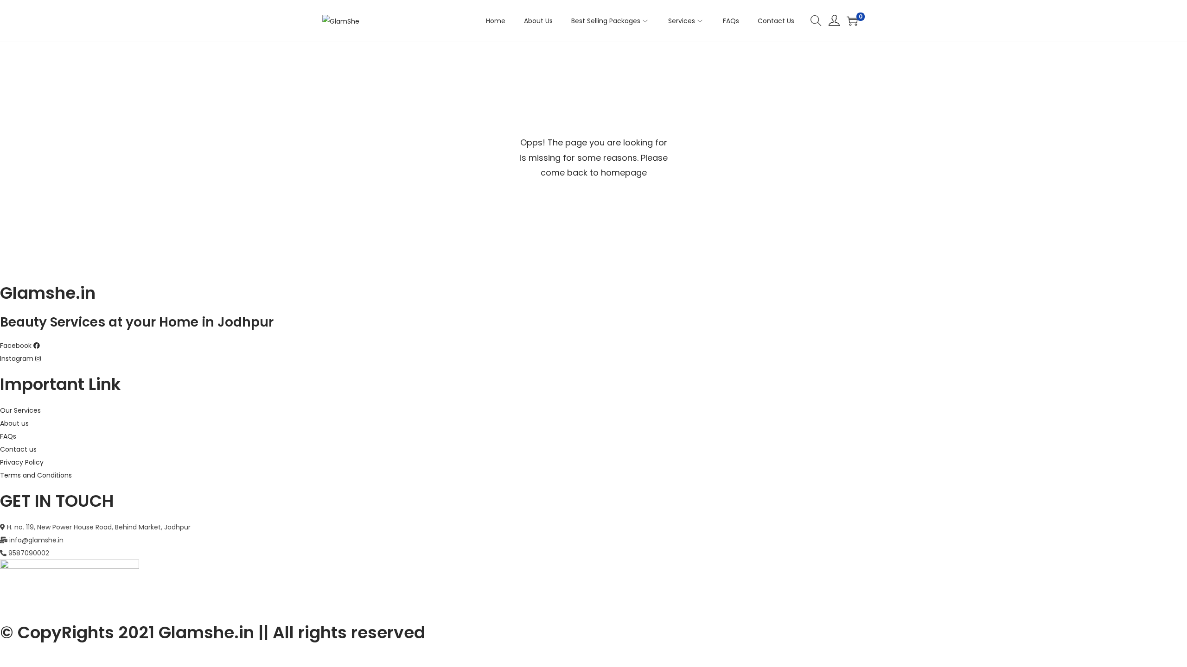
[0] (852, 20)
